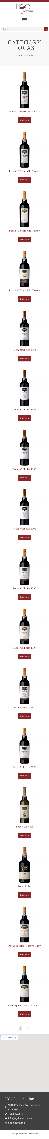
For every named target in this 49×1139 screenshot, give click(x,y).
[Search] (46, 29)
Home (19, 55)
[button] (24, 19)
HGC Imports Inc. (20, 1099)
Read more (25, 120)
